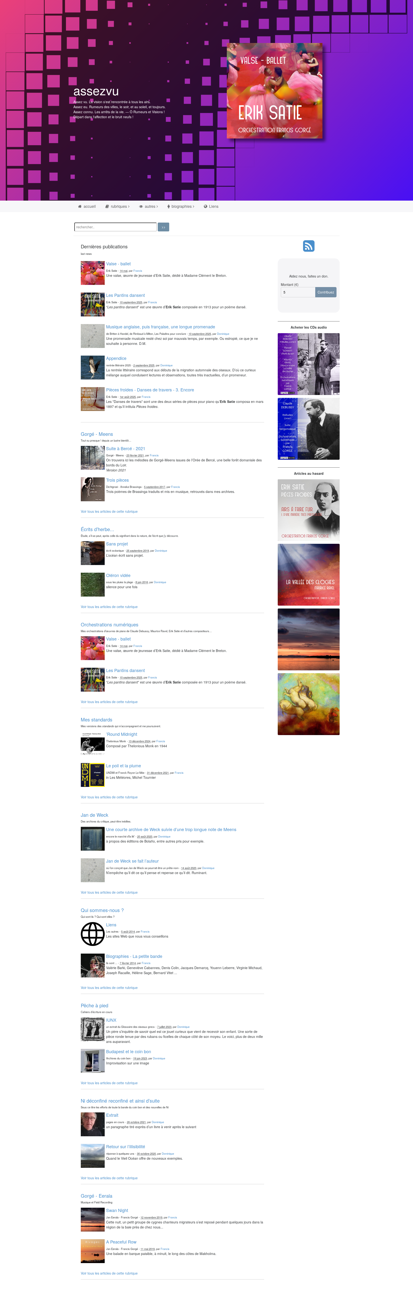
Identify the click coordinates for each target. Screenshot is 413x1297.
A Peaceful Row (121, 1241)
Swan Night (117, 1210)
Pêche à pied (94, 1005)
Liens (213, 206)
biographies (181, 206)
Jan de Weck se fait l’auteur (132, 861)
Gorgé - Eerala (96, 1195)
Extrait (112, 1115)
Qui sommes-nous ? (102, 910)
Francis (137, 270)
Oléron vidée (118, 575)
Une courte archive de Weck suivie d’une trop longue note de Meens (171, 829)
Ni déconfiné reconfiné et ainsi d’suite (120, 1100)
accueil (89, 206)
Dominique (223, 334)
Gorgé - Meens (97, 433)
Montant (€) (290, 284)
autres (149, 206)
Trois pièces (117, 480)
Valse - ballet (118, 263)
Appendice (116, 358)
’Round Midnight (121, 734)
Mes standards (96, 719)
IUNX (111, 1020)
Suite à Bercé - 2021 (125, 448)
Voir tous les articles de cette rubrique (109, 511)
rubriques (118, 206)
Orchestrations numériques (109, 624)
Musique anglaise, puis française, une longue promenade (160, 326)
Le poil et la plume (123, 765)
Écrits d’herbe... (97, 529)
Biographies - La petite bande (134, 956)
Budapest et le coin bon (128, 1051)
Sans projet (117, 543)
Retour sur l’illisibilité (125, 1146)
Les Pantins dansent (125, 295)
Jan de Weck (94, 814)
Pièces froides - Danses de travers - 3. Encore (150, 389)
